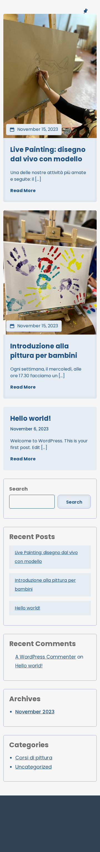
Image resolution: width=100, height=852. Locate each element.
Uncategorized (33, 766)
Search (18, 488)
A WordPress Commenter (45, 657)
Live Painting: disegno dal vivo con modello (48, 154)
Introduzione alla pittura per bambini (43, 350)
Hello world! (30, 418)
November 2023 (34, 711)
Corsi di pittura (33, 757)
